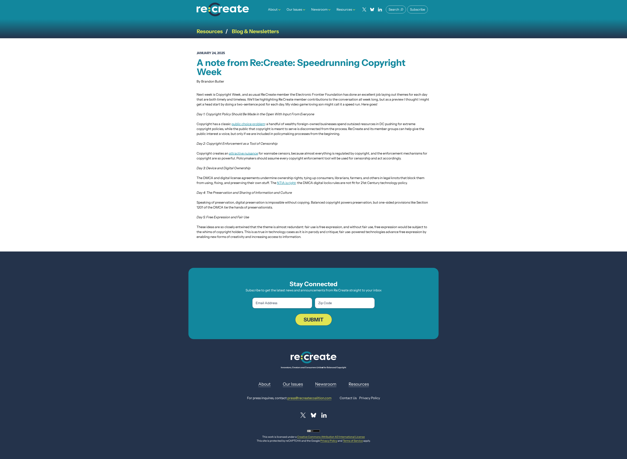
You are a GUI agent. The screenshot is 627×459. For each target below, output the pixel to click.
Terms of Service (353, 440)
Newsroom (319, 9)
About (273, 9)
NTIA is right (286, 183)
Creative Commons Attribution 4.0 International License (331, 436)
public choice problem (248, 124)
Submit (314, 319)
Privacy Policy (328, 440)
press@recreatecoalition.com (309, 398)
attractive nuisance (243, 153)
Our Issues (294, 9)
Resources (344, 9)
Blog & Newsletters (255, 31)
